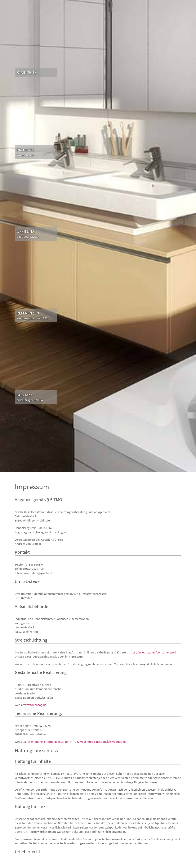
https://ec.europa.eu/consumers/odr (153, 652)
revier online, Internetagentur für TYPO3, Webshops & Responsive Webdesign (76, 741)
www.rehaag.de (36, 705)
